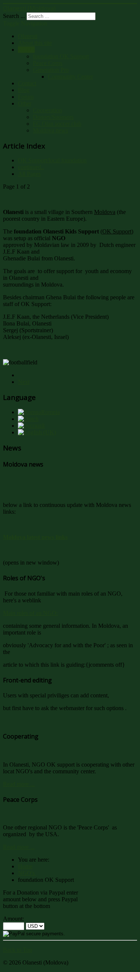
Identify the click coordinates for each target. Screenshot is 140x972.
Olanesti (27, 36)
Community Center (70, 76)
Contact (27, 83)
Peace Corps (47, 63)
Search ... (14, 16)
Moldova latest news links (35, 537)
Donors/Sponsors (53, 117)
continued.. (31, 167)
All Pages (29, 174)
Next (23, 382)
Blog (23, 90)
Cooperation (47, 110)
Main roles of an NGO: (30, 613)
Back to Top (17, 950)
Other (24, 103)
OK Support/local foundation (52, 160)
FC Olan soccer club (57, 123)
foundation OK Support (61, 56)
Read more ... (19, 784)
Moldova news (50, 130)
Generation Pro (51, 70)
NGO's (26, 49)
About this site (35, 43)
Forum (26, 97)
